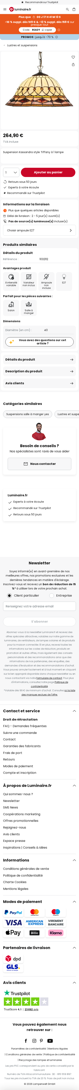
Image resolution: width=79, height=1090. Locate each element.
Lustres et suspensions (22, 45)
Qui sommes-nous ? (18, 794)
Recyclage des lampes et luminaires (40, 1060)
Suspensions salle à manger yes (27, 414)
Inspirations (12, 847)
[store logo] (22, 9)
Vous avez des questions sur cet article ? (42, 341)
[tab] (39, 742)
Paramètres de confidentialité (28, 1048)
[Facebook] (28, 1041)
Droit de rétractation (20, 719)
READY (37, 29)
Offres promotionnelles (20, 821)
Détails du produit (20, 359)
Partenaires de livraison (26, 947)
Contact (9, 739)
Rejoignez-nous (14, 827)
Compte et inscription (19, 773)
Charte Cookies (14, 882)
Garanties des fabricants (22, 746)
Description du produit (23, 371)
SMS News (10, 807)
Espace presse (14, 841)
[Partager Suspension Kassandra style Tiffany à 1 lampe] (73, 64)
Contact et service (21, 711)
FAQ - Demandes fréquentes (25, 726)
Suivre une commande (20, 733)
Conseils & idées (35, 847)
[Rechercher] (67, 9)
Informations (16, 860)
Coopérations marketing (21, 814)
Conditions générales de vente (26, 869)
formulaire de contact (49, 678)
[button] (73, 57)
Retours (9, 759)
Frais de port (12, 753)
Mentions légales (15, 889)
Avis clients (14, 383)
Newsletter (11, 801)
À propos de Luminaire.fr (27, 785)
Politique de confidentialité (23, 875)
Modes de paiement (18, 766)
